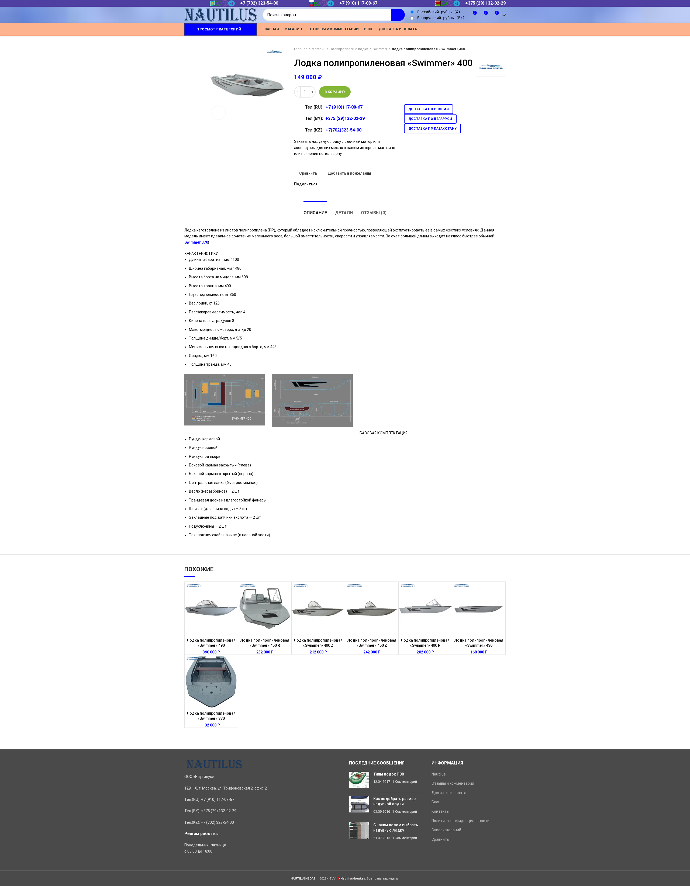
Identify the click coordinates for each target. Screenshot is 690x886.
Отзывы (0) (374, 212)
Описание (315, 212)
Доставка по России (428, 109)
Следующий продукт (503, 49)
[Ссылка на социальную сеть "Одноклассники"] (478, 29)
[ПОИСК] (398, 15)
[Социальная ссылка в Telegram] (496, 29)
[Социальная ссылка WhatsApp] (484, 29)
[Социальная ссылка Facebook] (465, 29)
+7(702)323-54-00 (343, 130)
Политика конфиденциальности (460, 821)
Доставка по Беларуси (430, 119)
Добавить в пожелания (349, 173)
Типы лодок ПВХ (388, 774)
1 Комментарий (404, 782)
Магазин (318, 49)
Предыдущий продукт (492, 49)
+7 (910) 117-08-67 (358, 3)
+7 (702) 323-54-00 (259, 3)
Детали (344, 212)
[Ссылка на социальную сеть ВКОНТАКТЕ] (490, 29)
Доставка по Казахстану (432, 128)
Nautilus (439, 774)
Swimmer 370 (196, 242)
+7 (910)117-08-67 (344, 107)
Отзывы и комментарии (453, 783)
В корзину (335, 92)
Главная (300, 49)
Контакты (440, 811)
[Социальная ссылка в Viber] (502, 29)
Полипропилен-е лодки (349, 49)
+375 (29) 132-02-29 (485, 3)
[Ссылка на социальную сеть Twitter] (471, 29)
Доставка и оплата (449, 793)
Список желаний (446, 830)
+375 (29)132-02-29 (345, 118)
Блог (436, 802)
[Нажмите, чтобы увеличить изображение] (218, 112)
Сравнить (308, 173)
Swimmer (379, 49)
